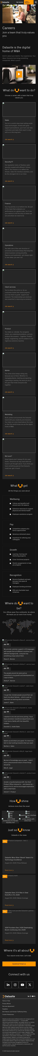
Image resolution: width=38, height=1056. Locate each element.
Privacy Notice (6, 1003)
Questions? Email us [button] (19, 964)
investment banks (6, 1044)
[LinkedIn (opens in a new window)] (28, 996)
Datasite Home (5, 2)
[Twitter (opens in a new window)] (34, 996)
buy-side (18, 1030)
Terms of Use (6, 1001)
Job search (8, 139)
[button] (19, 2)
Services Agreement (8, 1006)
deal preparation (13, 1032)
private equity (27, 1044)
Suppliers (5, 1009)
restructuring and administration (10, 1022)
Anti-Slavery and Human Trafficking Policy (14, 1011)
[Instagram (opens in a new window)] (30, 996)
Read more (8, 870)
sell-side (24, 1030)
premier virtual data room (19, 1035)
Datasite (4, 1019)
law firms (4, 1045)
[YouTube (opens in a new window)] (33, 996)
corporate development (17, 1044)
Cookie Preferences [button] (8, 1014)
